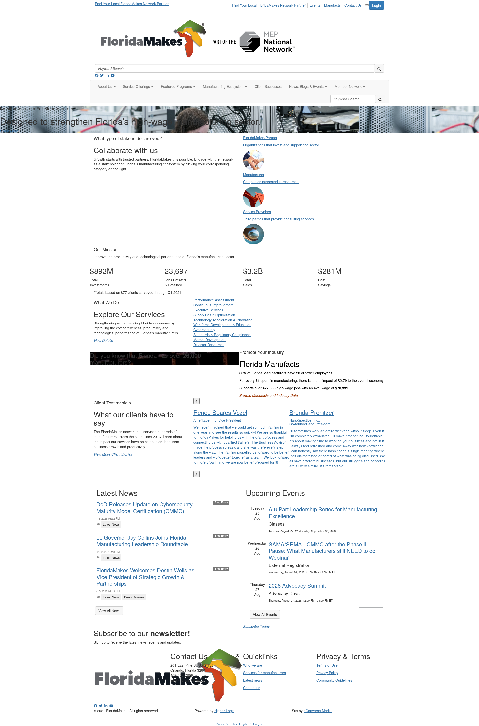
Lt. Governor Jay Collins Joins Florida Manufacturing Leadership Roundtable (142, 540)
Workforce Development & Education (222, 324)
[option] (241, 435)
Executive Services (208, 309)
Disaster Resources (208, 344)
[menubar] (298, 4)
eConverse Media (318, 710)
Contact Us (353, 5)
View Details (103, 340)
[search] (379, 68)
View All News (109, 610)
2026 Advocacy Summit (297, 585)
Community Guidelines (334, 680)
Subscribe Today (256, 626)
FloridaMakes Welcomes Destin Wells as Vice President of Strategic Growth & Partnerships (145, 576)
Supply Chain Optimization (214, 314)
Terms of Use (327, 665)
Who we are (252, 665)
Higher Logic (224, 710)
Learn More (9, 130)
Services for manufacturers (264, 672)
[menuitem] (270, 4)
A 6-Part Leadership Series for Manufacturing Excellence (323, 512)
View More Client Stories (113, 454)
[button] (106, 86)
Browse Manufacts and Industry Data (269, 395)
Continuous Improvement (213, 304)
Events (315, 5)
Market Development (209, 339)
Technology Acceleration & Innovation (223, 319)
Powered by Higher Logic (239, 724)
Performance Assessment (213, 299)
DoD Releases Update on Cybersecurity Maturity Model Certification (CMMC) (144, 507)
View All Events (265, 614)
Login (376, 5)
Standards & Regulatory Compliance (222, 334)
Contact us (251, 687)
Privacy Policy (327, 672)
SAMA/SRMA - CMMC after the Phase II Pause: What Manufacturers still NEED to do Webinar (322, 550)
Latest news (252, 680)
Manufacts (332, 5)
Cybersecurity (204, 329)
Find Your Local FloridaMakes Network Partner (132, 3)
